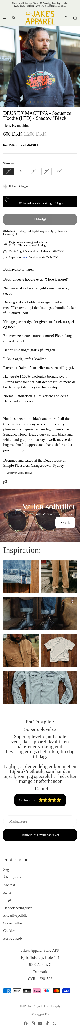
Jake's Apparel (35, 1006)
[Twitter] (54, 1023)
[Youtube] (40, 1023)
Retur (7, 892)
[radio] (8, 171)
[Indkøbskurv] (75, 17)
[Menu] (4, 17)
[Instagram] (32, 1023)
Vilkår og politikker (40, 1014)
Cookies (9, 931)
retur (25, 257)
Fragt (7, 900)
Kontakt (9, 885)
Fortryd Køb (12, 938)
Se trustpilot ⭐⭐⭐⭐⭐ (40, 800)
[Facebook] (25, 1023)
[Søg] (13, 17)
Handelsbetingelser (17, 908)
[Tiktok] (47, 1023)
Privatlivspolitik (15, 915)
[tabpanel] (40, 515)
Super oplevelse (40, 729)
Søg (6, 869)
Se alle (65, 522)
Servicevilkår (13, 923)
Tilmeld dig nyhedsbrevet (40, 835)
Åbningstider (13, 877)
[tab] (40, 492)
